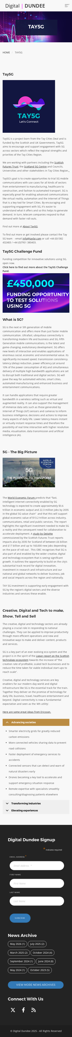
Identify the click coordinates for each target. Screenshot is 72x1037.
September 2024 (19, 961)
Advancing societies (23, 722)
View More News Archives (35, 984)
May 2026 (15, 944)
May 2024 (15, 970)
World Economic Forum (21, 497)
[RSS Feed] (33, 1010)
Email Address (18, 856)
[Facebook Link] (24, 1010)
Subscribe (20, 918)
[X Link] (13, 1010)
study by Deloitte (43, 533)
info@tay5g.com (32, 238)
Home (6, 52)
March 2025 (17, 952)
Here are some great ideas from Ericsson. (27, 712)
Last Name (15, 892)
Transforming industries (26, 803)
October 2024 (41, 952)
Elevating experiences (24, 810)
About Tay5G (30, 226)
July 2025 (35, 944)
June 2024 (44, 961)
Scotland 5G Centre (35, 166)
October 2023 (38, 970)
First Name (15, 875)
